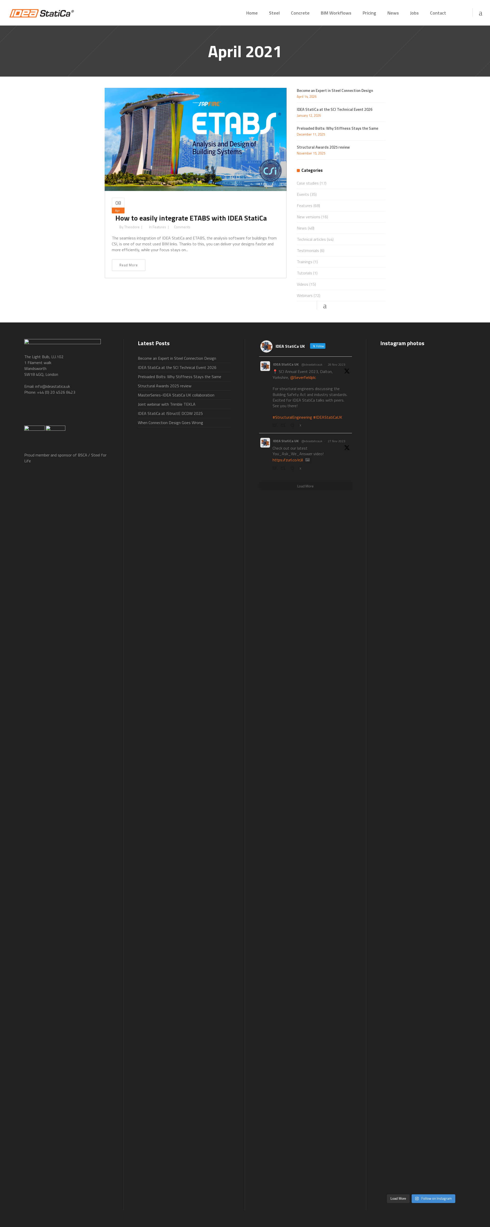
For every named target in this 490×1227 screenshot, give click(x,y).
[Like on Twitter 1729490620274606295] (293, 425)
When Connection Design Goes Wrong (170, 422)
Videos (302, 284)
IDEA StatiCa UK (286, 364)
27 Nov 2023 (336, 441)
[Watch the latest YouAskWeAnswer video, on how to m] (421, 1028)
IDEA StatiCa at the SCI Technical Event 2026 (334, 109)
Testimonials (308, 250)
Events (303, 194)
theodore (132, 227)
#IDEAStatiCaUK (327, 417)
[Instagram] (98, 412)
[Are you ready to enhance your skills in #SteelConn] (393, 471)
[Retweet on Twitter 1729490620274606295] (284, 425)
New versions (308, 217)
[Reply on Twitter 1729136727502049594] (275, 468)
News (302, 228)
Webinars (305, 295)
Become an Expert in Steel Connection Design (335, 90)
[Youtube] (64, 412)
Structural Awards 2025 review (323, 147)
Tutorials (304, 273)
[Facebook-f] (30, 412)
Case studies (308, 183)
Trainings (304, 262)
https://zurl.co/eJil (288, 460)
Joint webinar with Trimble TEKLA (166, 404)
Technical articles (311, 239)
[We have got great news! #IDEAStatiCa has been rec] (393, 812)
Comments (182, 227)
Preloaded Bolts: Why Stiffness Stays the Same (337, 128)
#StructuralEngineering (292, 417)
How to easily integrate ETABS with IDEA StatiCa (191, 217)
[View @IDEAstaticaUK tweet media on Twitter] (307, 459)
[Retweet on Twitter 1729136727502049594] (284, 468)
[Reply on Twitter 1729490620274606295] (275, 425)
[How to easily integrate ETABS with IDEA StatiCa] (196, 138)
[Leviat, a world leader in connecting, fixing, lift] (449, 864)
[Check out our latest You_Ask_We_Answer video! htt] (421, 377)
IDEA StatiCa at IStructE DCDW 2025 (170, 413)
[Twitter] (47, 412)
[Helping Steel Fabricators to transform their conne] (393, 1075)
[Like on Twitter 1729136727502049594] (293, 468)
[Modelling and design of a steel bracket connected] (449, 1008)
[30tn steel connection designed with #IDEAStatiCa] (421, 782)
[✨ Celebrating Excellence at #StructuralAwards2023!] (449, 562)
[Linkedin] (81, 412)
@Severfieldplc (303, 377)
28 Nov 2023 (336, 364)
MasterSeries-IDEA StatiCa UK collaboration (176, 395)
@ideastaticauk (311, 364)
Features (159, 227)
